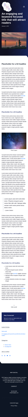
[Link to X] (2, 355)
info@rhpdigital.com (14, 392)
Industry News (8, 344)
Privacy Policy (14, 405)
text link (23, 95)
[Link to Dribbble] (9, 355)
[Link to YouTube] (7, 355)
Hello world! (4, 331)
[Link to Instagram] (4, 355)
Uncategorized (8, 346)
